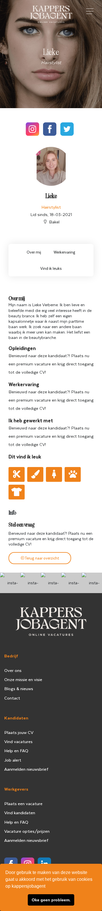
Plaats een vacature (23, 803)
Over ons (13, 670)
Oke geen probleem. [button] (51, 900)
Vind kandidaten (19, 812)
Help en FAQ (16, 750)
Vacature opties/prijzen (27, 831)
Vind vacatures (18, 741)
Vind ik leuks (51, 268)
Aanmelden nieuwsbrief (26, 769)
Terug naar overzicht (42, 558)
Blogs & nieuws (18, 688)
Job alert (12, 760)
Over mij (34, 252)
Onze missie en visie (23, 679)
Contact (12, 698)
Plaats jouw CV (18, 732)
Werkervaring (64, 252)
